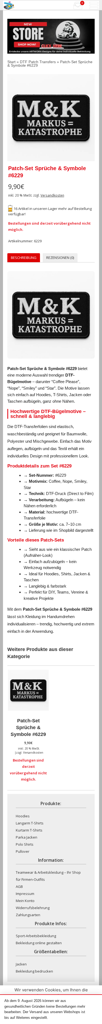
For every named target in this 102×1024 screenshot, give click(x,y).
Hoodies (23, 816)
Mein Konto (25, 900)
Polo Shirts (24, 844)
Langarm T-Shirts (30, 823)
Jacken (21, 964)
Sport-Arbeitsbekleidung (36, 935)
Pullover (22, 851)
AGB (19, 886)
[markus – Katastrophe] (51, 117)
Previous (15, 117)
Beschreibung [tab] (23, 257)
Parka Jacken (26, 837)
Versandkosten (52, 195)
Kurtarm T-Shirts (29, 830)
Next (86, 117)
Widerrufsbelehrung (33, 907)
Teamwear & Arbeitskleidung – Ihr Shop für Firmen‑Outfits (48, 876)
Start (11, 62)
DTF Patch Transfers (38, 62)
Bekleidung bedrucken (34, 971)
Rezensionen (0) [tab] (60, 257)
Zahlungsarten (28, 914)
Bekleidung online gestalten (39, 942)
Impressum (25, 893)
